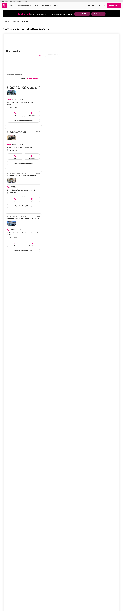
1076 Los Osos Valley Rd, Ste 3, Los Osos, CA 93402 (21, 103)
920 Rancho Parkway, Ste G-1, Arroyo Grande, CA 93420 (23, 234)
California (16, 21)
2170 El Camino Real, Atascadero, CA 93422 (21, 190)
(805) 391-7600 (12, 193)
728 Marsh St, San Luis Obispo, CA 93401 (20, 147)
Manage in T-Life (82, 14)
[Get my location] (40, 55)
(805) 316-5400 (12, 237)
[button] (33, 78)
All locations (6, 21)
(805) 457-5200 (12, 107)
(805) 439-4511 (12, 150)
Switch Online (98, 14)
